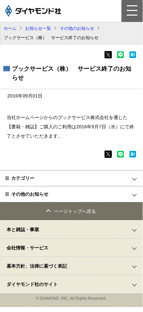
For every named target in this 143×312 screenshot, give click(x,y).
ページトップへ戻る (75, 211)
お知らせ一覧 (38, 28)
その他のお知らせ (77, 28)
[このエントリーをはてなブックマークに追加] (132, 56)
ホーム (10, 28)
